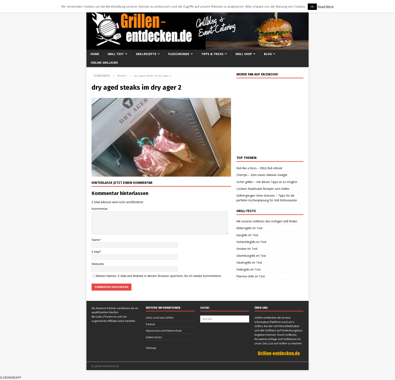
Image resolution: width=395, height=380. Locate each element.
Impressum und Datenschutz (164, 330)
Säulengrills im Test (249, 262)
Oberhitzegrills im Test (251, 256)
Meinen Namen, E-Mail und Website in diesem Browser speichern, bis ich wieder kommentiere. (159, 276)
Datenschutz (154, 337)
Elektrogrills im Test (249, 228)
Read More (326, 6)
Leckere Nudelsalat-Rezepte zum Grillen (262, 189)
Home (95, 54)
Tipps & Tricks (212, 54)
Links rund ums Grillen (160, 317)
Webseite (98, 264)
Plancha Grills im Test (250, 276)
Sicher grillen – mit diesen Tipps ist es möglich (266, 182)
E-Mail (96, 252)
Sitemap (151, 348)
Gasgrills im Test (247, 235)
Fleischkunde (178, 54)
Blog (268, 54)
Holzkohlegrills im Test (251, 242)
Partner (150, 324)
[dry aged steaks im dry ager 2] (161, 174)
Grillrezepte (146, 54)
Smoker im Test (247, 249)
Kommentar (100, 209)
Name (96, 240)
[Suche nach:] (224, 318)
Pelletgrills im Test (248, 269)
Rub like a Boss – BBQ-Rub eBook (259, 168)
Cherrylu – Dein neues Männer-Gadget (261, 175)
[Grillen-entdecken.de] (197, 47)
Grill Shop (243, 54)
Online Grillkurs (104, 63)
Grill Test (116, 54)
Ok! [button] (312, 6)
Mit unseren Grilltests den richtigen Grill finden (266, 221)
